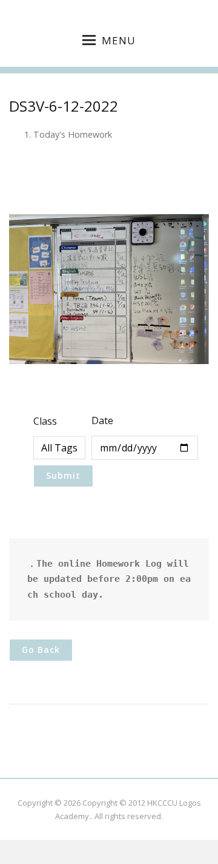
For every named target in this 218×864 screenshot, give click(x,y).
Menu (119, 40)
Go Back (41, 649)
